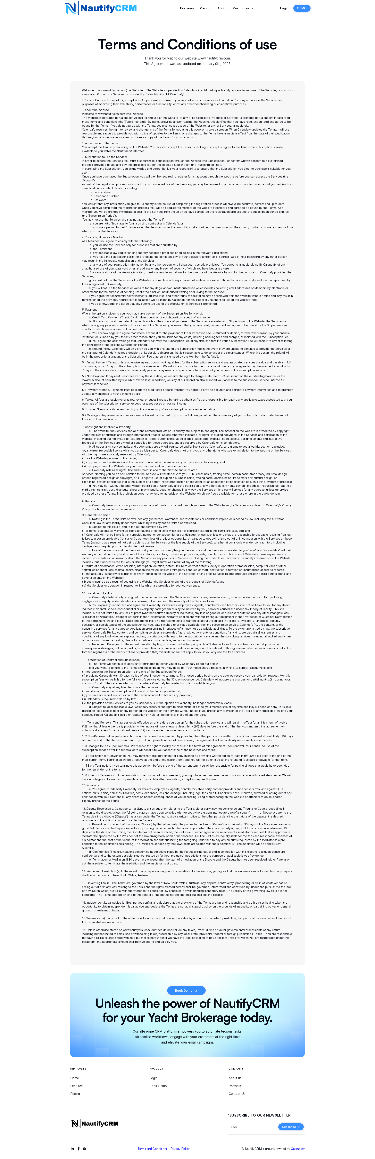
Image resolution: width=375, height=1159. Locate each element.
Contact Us (237, 1094)
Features (76, 1086)
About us (235, 1078)
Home (74, 1078)
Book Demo (158, 1086)
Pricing (75, 1094)
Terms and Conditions (153, 1149)
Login (153, 1078)
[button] (241, 8)
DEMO (302, 8)
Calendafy (298, 1149)
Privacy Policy (180, 1149)
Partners (235, 1086)
